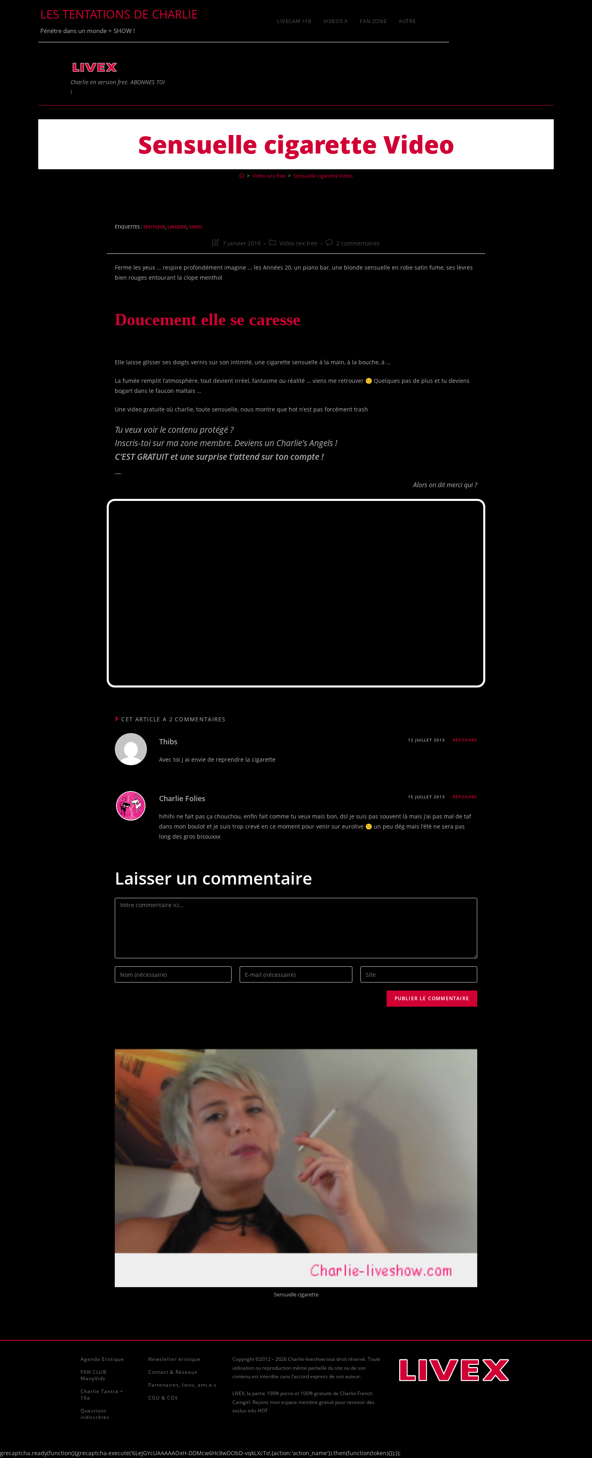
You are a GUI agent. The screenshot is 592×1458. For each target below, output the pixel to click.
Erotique (154, 227)
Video (196, 227)
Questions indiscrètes (95, 1414)
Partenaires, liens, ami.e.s (182, 1384)
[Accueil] (241, 175)
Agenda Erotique (102, 1359)
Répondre (465, 740)
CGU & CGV (163, 1397)
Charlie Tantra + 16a (102, 1394)
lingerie (177, 227)
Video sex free (298, 243)
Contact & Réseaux (172, 1372)
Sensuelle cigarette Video (323, 175)
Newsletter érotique (174, 1359)
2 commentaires (358, 243)
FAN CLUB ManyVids (94, 1375)
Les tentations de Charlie (119, 14)
